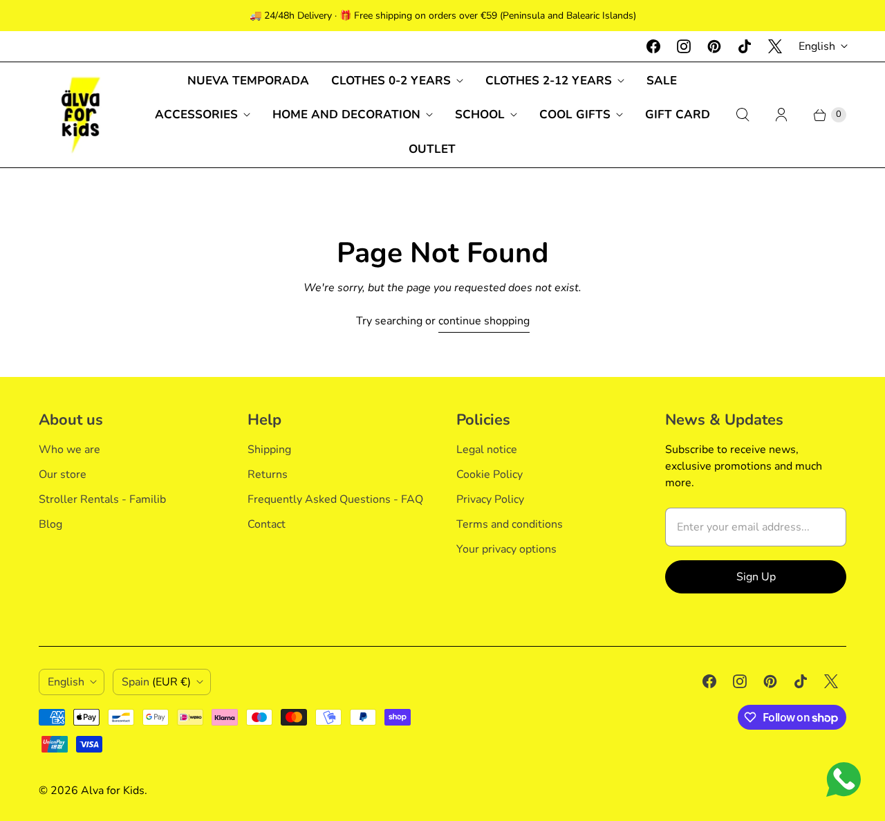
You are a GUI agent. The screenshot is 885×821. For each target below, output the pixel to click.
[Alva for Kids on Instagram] (684, 46)
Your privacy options (506, 549)
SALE (661, 81)
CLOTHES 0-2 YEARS (391, 81)
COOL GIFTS (575, 114)
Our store (62, 474)
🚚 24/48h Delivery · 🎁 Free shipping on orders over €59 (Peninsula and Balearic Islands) (443, 15)
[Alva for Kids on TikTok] (744, 46)
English (817, 46)
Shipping (269, 449)
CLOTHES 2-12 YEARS (548, 81)
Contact (267, 524)
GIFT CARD (677, 114)
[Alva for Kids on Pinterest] (714, 46)
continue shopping (484, 321)
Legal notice (486, 449)
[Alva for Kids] (80, 114)
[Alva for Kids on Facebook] (653, 46)
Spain (156, 682)
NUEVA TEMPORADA (248, 81)
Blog (50, 524)
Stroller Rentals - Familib (102, 499)
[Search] (742, 114)
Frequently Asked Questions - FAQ (335, 499)
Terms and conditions (509, 524)
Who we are (69, 449)
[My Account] (781, 114)
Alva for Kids (113, 790)
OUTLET (432, 149)
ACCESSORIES (196, 114)
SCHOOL (480, 114)
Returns (268, 474)
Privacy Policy (490, 499)
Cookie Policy (489, 474)
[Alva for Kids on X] (775, 46)
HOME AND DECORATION (346, 114)
